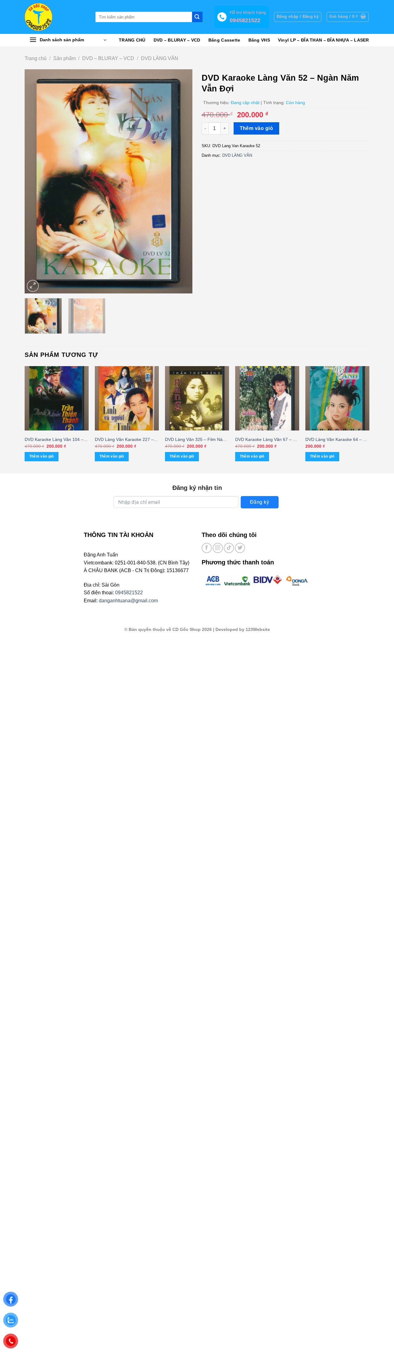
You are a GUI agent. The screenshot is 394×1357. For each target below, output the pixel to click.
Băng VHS (259, 40)
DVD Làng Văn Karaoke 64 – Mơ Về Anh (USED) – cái (337, 440)
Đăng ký (259, 502)
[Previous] (35, 181)
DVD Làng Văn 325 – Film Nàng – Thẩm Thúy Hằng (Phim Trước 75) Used (196, 440)
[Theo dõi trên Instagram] (218, 548)
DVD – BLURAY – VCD (177, 40)
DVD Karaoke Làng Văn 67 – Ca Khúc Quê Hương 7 (266, 440)
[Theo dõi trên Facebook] (207, 548)
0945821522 (129, 592)
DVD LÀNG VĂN (159, 58)
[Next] (181, 181)
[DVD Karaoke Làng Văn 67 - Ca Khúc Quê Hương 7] (267, 398)
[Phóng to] (33, 286)
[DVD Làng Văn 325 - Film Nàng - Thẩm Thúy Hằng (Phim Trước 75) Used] (197, 398)
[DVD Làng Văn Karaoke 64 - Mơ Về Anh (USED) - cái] (337, 398)
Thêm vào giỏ (256, 128)
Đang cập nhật (245, 102)
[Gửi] (197, 17)
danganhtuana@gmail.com (128, 600)
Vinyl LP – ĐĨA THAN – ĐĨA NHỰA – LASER (323, 40)
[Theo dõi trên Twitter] (240, 548)
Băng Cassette (224, 40)
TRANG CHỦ (132, 40)
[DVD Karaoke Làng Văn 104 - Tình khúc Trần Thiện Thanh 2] (57, 398)
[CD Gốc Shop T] (55, 17)
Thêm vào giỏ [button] (41, 456)
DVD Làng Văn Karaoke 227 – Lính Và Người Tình (124, 440)
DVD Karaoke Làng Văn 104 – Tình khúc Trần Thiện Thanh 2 (54, 440)
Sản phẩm (64, 58)
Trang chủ (35, 58)
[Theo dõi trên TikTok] (229, 548)
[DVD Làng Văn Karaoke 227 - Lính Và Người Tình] (127, 398)
